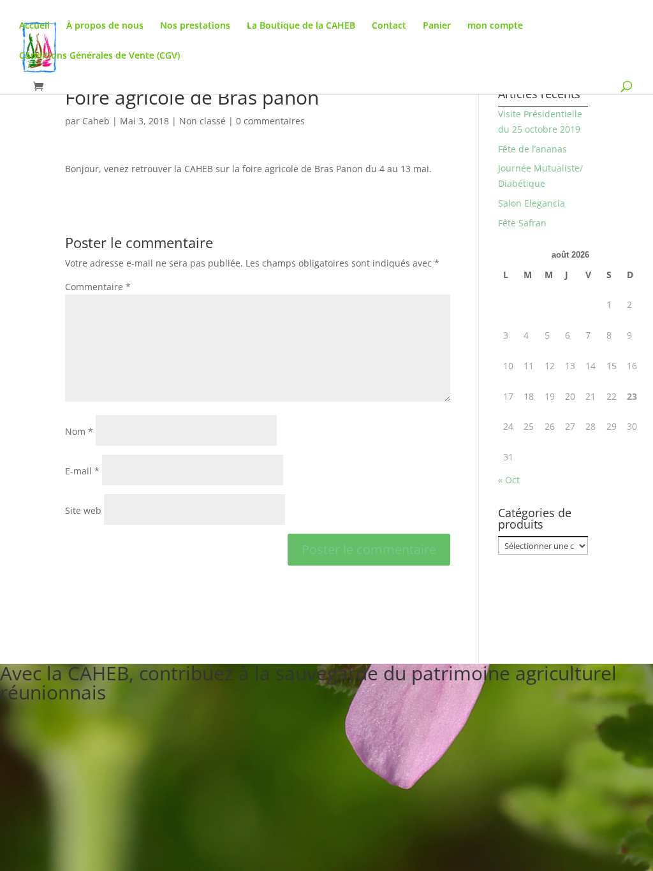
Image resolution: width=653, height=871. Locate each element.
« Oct (509, 480)
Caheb (96, 121)
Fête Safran (522, 223)
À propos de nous (104, 26)
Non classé (202, 121)
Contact (389, 26)
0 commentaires (270, 121)
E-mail (82, 471)
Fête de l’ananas (532, 149)
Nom (79, 431)
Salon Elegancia (531, 203)
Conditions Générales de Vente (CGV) (99, 56)
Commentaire (98, 287)
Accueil (34, 26)
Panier (437, 26)
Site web (83, 510)
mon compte (495, 26)
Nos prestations (195, 26)
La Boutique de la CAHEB (301, 26)
